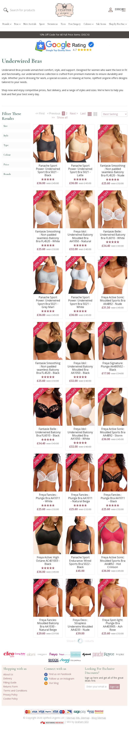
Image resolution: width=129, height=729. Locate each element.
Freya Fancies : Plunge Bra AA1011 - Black (113, 498)
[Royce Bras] (109, 654)
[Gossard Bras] (86, 654)
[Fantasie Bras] (42, 654)
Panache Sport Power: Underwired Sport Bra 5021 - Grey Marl (48, 302)
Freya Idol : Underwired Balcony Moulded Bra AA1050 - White (80, 433)
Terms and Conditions (15, 690)
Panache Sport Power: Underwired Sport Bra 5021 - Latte (80, 170)
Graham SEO (82, 721)
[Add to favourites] (59, 128)
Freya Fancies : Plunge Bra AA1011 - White (48, 498)
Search (5, 10)
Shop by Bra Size (117, 24)
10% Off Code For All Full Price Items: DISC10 (64, 34)
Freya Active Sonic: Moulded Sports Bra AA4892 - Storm (112, 432)
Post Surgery (74, 24)
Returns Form (10, 686)
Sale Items (101, 24)
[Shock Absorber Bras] (53, 661)
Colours (87, 24)
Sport (42, 24)
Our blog (53, 683)
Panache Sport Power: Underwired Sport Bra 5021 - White (80, 302)
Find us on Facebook (59, 674)
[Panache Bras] (98, 654)
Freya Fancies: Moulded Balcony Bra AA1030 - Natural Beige (48, 624)
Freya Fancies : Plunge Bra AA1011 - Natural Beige (80, 498)
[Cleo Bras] (9, 654)
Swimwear (53, 24)
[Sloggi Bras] (64, 661)
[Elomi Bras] (31, 654)
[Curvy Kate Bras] (20, 654)
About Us (8, 674)
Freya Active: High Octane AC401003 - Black (48, 561)
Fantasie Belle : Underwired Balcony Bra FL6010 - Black (48, 432)
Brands (5, 24)
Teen (63, 24)
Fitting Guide (9, 682)
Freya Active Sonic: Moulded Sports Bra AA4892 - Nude (112, 301)
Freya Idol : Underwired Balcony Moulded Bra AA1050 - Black (80, 368)
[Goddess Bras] (75, 654)
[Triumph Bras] (75, 660)
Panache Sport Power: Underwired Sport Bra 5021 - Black (48, 170)
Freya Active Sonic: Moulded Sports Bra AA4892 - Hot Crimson (112, 562)
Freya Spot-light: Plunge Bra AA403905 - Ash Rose (112, 624)
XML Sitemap (83, 717)
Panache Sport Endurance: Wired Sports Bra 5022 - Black (80, 562)
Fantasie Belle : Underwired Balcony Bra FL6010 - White (112, 235)
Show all (62, 117)
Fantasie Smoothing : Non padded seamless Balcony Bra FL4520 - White (47, 236)
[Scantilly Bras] (120, 654)
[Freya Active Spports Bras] (64, 654)
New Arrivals (29, 24)
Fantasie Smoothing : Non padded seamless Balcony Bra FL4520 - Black (47, 368)
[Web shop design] (52, 721)
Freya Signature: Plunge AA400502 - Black (112, 366)
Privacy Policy (10, 694)
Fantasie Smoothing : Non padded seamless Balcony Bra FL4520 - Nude (112, 170)
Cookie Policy (10, 698)
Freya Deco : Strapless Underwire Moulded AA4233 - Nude (80, 624)
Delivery (7, 678)
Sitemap (70, 717)
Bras (16, 24)
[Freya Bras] (53, 654)
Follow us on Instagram (61, 678)
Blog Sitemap (99, 717)
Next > (74, 113)
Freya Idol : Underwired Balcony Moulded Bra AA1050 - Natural (80, 236)
